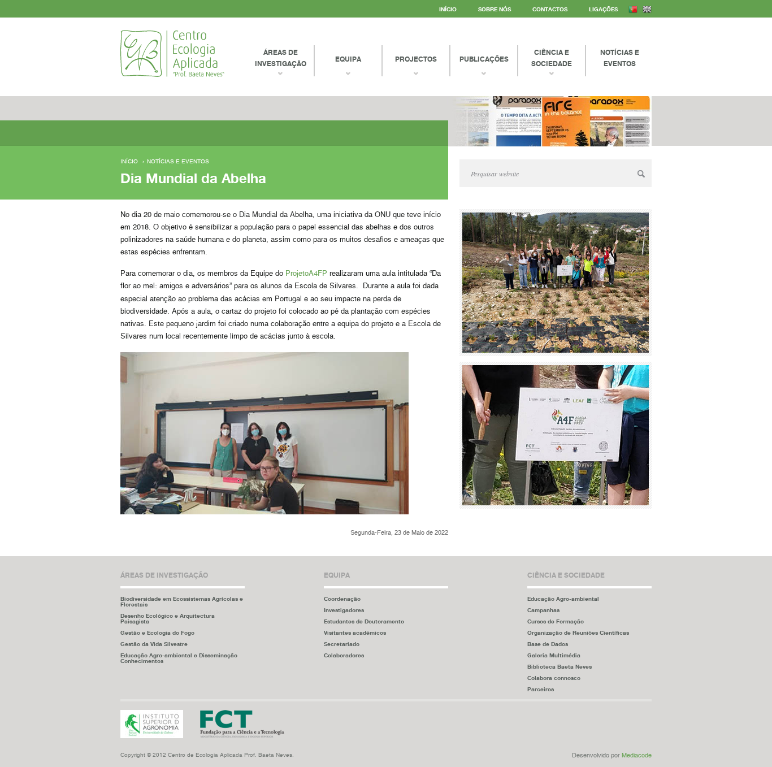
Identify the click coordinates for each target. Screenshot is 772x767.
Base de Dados (547, 643)
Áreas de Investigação (280, 58)
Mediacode (637, 755)
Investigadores (344, 609)
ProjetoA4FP (306, 274)
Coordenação (342, 598)
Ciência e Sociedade (551, 58)
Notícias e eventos (178, 161)
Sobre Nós (494, 9)
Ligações (603, 9)
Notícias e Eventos (619, 58)
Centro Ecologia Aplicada (172, 53)
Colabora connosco (553, 677)
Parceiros (540, 689)
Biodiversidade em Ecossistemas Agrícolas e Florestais (181, 601)
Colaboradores (344, 655)
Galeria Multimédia (553, 655)
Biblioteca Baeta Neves (559, 666)
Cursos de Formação (555, 621)
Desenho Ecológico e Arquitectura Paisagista (167, 618)
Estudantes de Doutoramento (364, 621)
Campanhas (543, 609)
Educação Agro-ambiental (563, 598)
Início (448, 9)
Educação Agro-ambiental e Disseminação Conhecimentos (178, 658)
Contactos (549, 9)
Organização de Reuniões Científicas (578, 632)
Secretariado (341, 643)
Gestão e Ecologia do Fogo (157, 632)
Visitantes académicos (355, 632)
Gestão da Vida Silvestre (154, 643)
